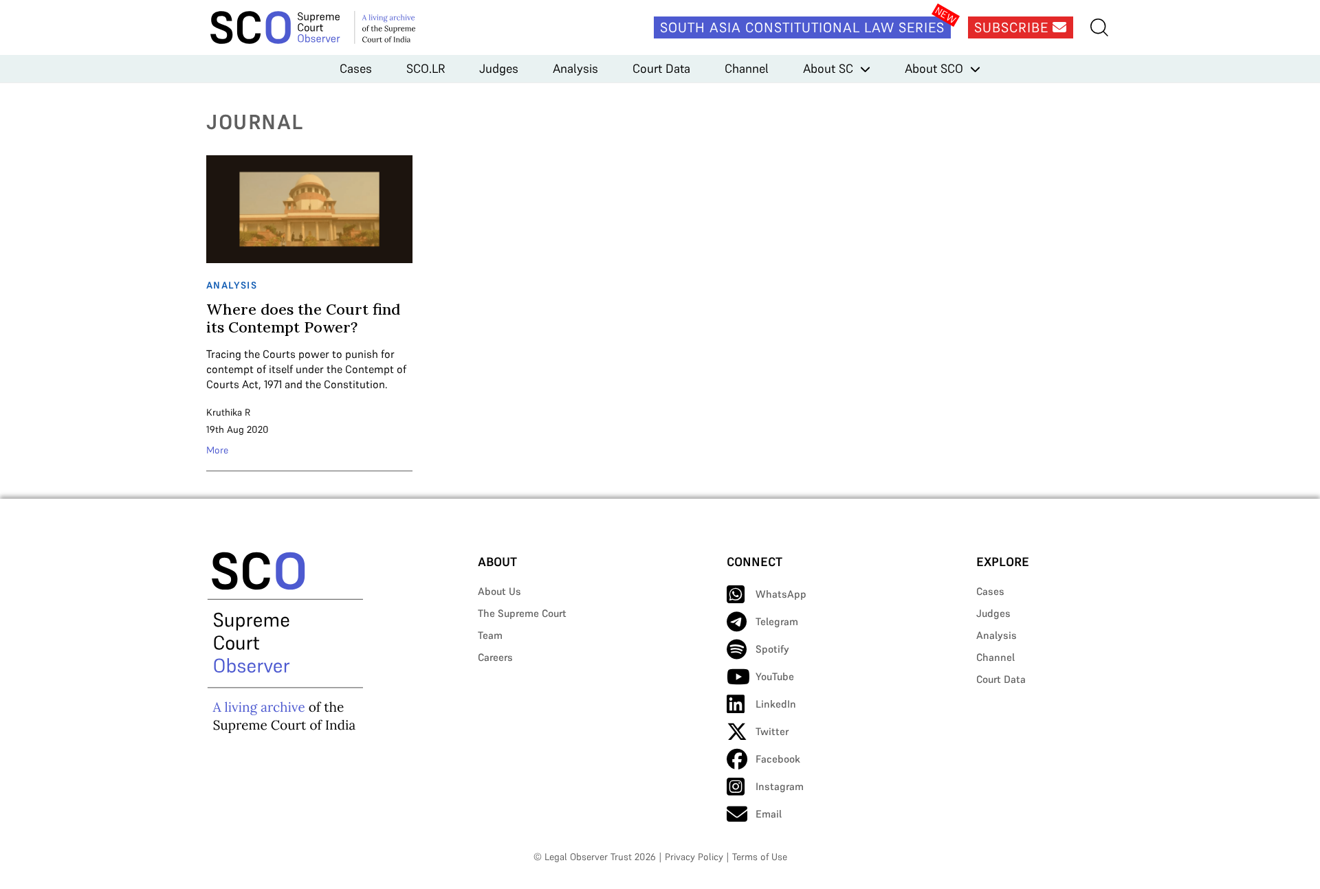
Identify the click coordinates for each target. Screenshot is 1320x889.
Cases (356, 68)
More (217, 450)
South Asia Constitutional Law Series (802, 27)
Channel (747, 68)
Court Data (661, 68)
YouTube (775, 676)
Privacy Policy (694, 857)
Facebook (778, 758)
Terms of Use (759, 857)
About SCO (934, 68)
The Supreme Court (522, 613)
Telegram (777, 621)
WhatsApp (781, 593)
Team (490, 635)
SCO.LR (425, 68)
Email (769, 813)
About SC (828, 68)
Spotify (772, 648)
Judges (498, 68)
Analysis (575, 68)
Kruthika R (228, 412)
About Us (499, 591)
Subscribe (1013, 27)
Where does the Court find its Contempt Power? (303, 318)
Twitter (772, 731)
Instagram (780, 786)
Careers (495, 657)
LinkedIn (776, 703)
